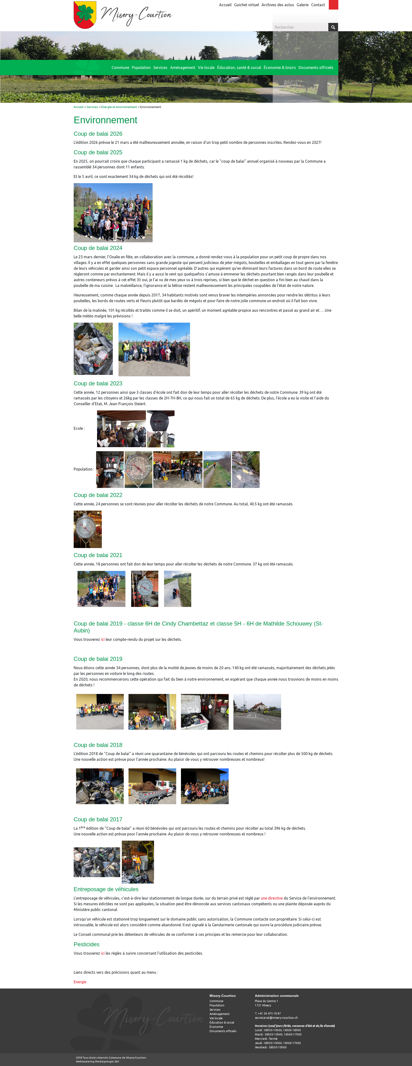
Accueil (225, 5)
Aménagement (220, 1013)
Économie (216, 1026)
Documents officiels (223, 1031)
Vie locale (216, 1018)
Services (215, 1009)
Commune (216, 1001)
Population (217, 1005)
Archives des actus (278, 5)
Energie (80, 982)
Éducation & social (222, 1022)
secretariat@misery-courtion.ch (276, 1017)
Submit (333, 27)
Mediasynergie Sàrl (107, 1061)
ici (103, 639)
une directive (272, 898)
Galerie (303, 5)
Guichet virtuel (246, 5)
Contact (318, 5)
